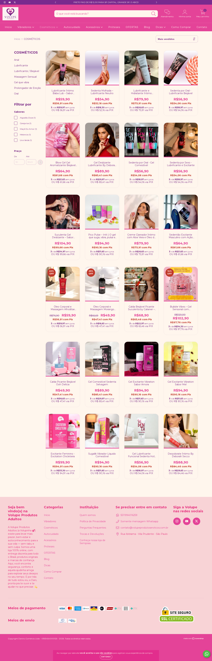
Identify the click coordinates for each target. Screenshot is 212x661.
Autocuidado (72, 27)
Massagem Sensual (25, 76)
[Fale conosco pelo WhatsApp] (206, 654)
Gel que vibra (21, 82)
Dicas (160, 27)
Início (8, 27)
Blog (147, 27)
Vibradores (25, 27)
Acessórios (93, 27)
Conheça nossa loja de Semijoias (92, 542)
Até (27, 156)
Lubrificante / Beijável (26, 71)
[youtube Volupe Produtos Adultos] (9, 2)
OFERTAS (132, 27)
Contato (202, 27)
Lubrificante (21, 65)
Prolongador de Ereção (27, 88)
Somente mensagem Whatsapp (139, 521)
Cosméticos (48, 27)
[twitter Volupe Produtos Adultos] (15, 2)
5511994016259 (129, 515)
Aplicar (40, 162)
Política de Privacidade (93, 521)
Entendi (106, 657)
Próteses (114, 27)
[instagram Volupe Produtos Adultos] (4, 2)
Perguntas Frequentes (93, 527)
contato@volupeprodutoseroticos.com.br (144, 527)
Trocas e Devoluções (92, 533)
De (15, 156)
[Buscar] (154, 14)
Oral (16, 93)
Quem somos (88, 515)
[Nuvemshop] (193, 639)
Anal (16, 59)
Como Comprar (181, 27)
